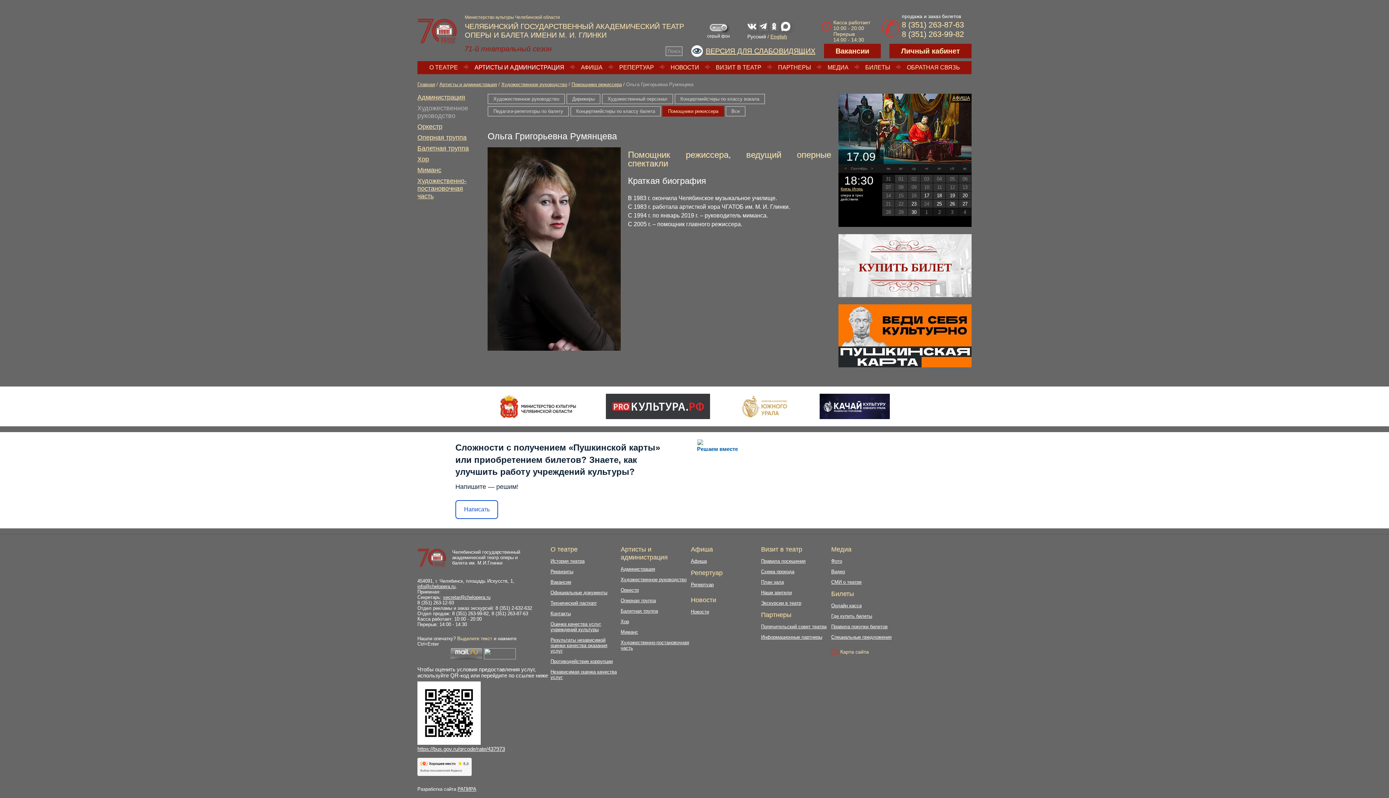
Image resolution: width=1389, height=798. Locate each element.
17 (926, 195)
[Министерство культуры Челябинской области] (538, 406)
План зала (772, 582)
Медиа (838, 67)
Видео (838, 571)
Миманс (429, 170)
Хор (423, 159)
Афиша (592, 67)
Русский (756, 36)
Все (735, 111)
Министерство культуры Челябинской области (512, 17)
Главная (426, 84)
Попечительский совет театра (794, 626)
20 (965, 195)
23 (914, 204)
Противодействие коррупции (582, 661)
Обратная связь (933, 67)
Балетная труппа (443, 148)
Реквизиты (562, 571)
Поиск (674, 51)
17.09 (861, 156)
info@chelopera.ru (436, 586)
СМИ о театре (846, 582)
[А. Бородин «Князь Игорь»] (905, 129)
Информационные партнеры (791, 637)
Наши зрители (776, 592)
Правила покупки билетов (859, 626)
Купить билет (905, 267)
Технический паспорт (574, 603)
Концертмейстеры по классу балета (615, 111)
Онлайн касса (846, 605)
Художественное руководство (534, 84)
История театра (568, 561)
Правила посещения (783, 561)
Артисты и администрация (519, 67)
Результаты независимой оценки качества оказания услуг (579, 645)
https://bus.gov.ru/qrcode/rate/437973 (461, 749)
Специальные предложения (861, 637)
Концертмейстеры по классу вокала (719, 99)
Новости (685, 67)
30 (914, 212)
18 (939, 195)
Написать (477, 509)
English (778, 36)
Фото (836, 561)
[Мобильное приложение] (854, 406)
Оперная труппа (442, 137)
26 (952, 204)
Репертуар (636, 67)
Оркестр (429, 126)
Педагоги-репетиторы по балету (528, 111)
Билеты (877, 67)
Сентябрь (859, 168)
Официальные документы (579, 592)
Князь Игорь (852, 189)
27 (965, 204)
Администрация (441, 97)
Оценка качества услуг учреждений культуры (576, 626)
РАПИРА (467, 789)
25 (939, 204)
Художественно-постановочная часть (442, 188)
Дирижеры (583, 99)
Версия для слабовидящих (760, 51)
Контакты (561, 613)
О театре (443, 67)
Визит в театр (738, 67)
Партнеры (794, 67)
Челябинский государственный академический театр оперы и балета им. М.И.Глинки (486, 557)
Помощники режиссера (597, 84)
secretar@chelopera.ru (466, 597)
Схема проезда (777, 571)
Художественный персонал (637, 99)
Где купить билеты (851, 616)
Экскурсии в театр (781, 603)
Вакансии (852, 51)
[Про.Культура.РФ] (658, 406)
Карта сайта (854, 652)
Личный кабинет (930, 51)
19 (952, 195)
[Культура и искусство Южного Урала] (765, 406)
